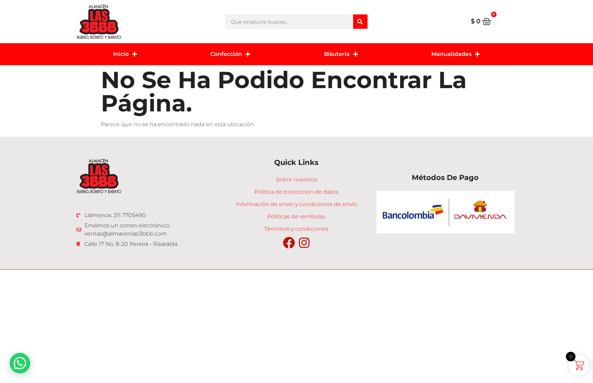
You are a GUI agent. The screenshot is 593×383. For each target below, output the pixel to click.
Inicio (121, 54)
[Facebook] (289, 243)
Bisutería (337, 54)
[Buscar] (360, 21)
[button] (20, 363)
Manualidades (451, 54)
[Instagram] (304, 243)
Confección (226, 54)
